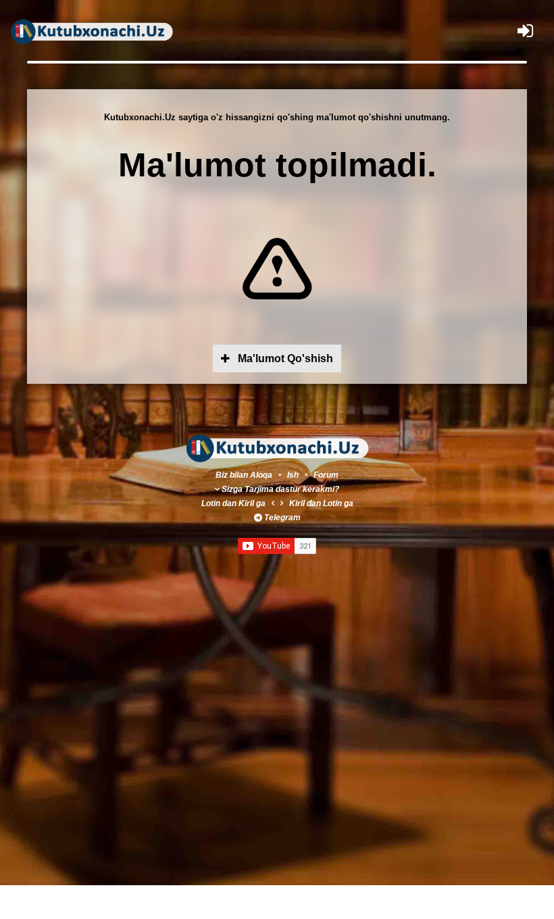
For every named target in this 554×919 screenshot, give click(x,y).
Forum (325, 475)
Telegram (282, 517)
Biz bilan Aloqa (244, 475)
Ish (294, 475)
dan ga (233, 503)
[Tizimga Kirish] (525, 31)
